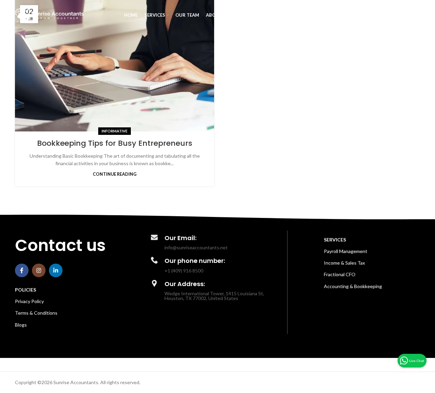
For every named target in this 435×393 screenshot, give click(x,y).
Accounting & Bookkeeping (353, 286)
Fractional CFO (339, 274)
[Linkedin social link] (56, 270)
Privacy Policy (29, 301)
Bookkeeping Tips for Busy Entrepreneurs (114, 143)
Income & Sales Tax (344, 263)
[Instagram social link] (39, 270)
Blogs (21, 325)
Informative (114, 131)
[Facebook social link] (22, 270)
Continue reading (115, 174)
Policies (25, 290)
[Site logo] (49, 15)
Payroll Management (345, 251)
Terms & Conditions (36, 313)
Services (335, 239)
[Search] (416, 15)
